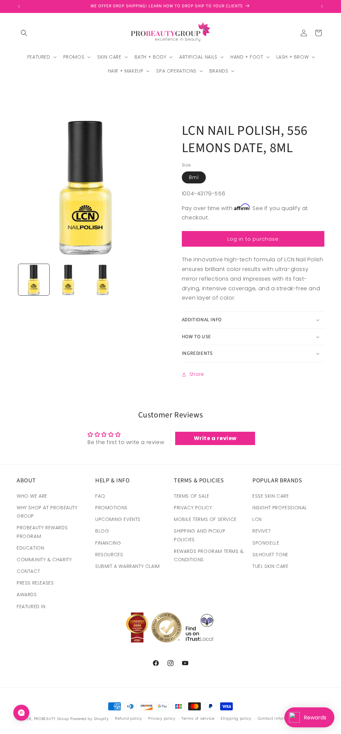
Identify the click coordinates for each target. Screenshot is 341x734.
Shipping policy (235, 718)
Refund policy (128, 718)
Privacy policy (161, 718)
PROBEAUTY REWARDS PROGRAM (42, 531)
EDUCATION (30, 548)
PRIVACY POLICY (193, 507)
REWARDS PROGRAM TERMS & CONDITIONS (209, 555)
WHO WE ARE (32, 496)
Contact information (278, 718)
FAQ (100, 496)
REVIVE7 (261, 531)
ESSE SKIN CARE (270, 496)
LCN (257, 519)
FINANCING (108, 543)
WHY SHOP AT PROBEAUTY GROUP (47, 511)
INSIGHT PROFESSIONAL (279, 507)
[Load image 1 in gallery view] (33, 279)
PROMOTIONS (111, 507)
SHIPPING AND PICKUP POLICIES (199, 535)
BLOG (102, 531)
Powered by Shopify (89, 718)
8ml (194, 177)
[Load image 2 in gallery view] (68, 279)
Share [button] (196, 374)
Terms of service (197, 718)
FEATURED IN (31, 606)
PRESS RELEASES (35, 583)
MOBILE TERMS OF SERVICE (205, 519)
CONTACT (28, 571)
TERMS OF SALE (191, 496)
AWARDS (27, 594)
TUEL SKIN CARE (270, 566)
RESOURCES (109, 554)
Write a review (215, 438)
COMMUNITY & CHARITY (44, 559)
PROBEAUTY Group (51, 718)
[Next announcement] (322, 6)
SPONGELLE (265, 543)
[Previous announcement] (19, 6)
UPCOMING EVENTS (118, 519)
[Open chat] (21, 713)
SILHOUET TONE (270, 554)
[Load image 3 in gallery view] (102, 279)
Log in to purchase (253, 238)
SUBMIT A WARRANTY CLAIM (127, 566)
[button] (24, 33)
